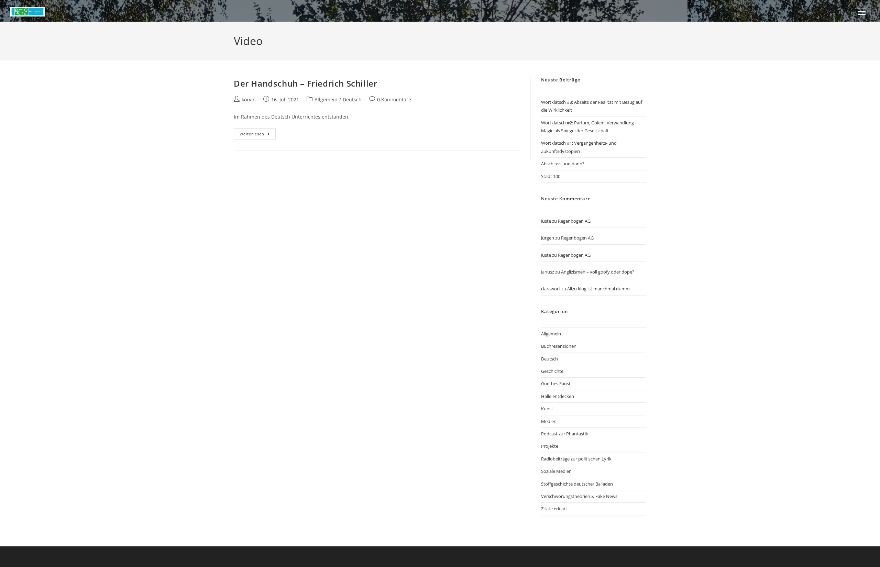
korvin (249, 99)
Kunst (547, 408)
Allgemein (326, 99)
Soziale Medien (556, 471)
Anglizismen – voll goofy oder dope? (597, 272)
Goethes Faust (556, 383)
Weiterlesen (258, 135)
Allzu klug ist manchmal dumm (598, 289)
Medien (549, 421)
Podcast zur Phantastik (564, 434)
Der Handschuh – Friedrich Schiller (305, 83)
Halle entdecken (557, 396)
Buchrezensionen (558, 346)
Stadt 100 (550, 176)
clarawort (550, 289)
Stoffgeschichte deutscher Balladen (577, 484)
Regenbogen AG (574, 221)
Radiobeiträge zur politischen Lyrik (576, 459)
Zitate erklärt (554, 508)
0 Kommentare (394, 99)
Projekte (549, 446)
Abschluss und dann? (562, 163)
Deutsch (352, 99)
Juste (546, 221)
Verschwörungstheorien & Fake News (579, 496)
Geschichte (552, 371)
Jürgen (547, 238)
